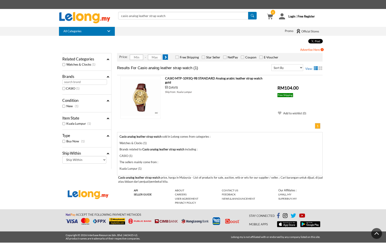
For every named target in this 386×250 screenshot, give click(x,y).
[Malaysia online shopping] (87, 18)
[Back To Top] (376, 233)
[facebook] (278, 215)
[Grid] (321, 68)
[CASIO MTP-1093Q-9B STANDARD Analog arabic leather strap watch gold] (140, 97)
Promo (289, 31)
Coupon (250, 57)
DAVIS (173, 87)
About (179, 190)
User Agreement (186, 198)
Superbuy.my (287, 198)
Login (291, 16)
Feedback (229, 194)
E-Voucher (271, 57)
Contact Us (230, 190)
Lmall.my (285, 194)
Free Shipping (189, 57)
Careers (181, 194)
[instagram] (285, 216)
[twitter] (293, 216)
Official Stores (310, 31)
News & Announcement (238, 198)
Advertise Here (310, 49)
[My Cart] (270, 17)
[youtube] (302, 216)
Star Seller (213, 57)
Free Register (306, 16)
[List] (316, 68)
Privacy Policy (185, 202)
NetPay (233, 57)
